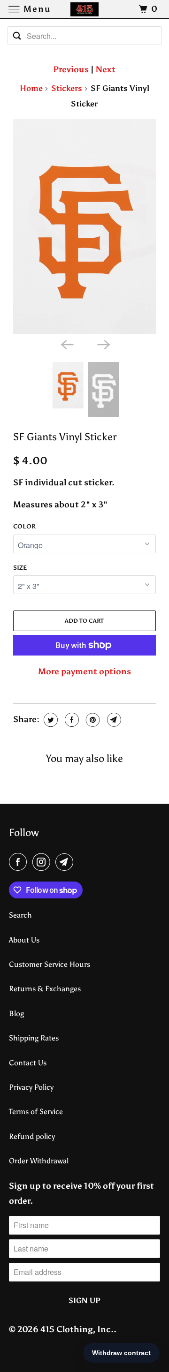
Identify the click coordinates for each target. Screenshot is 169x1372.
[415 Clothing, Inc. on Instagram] (43, 862)
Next (105, 69)
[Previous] (66, 344)
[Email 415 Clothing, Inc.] (66, 862)
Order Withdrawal (39, 1160)
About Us (24, 939)
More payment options (84, 671)
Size (20, 567)
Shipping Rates (34, 1037)
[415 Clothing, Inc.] (84, 9)
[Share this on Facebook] (70, 720)
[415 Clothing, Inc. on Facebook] (20, 862)
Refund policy (32, 1136)
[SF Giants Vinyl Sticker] (84, 226)
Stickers (66, 88)
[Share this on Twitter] (49, 720)
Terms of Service (36, 1111)
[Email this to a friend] (113, 720)
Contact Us (27, 1062)
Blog (16, 1013)
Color (24, 526)
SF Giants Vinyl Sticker (64, 437)
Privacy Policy (31, 1087)
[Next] (102, 344)
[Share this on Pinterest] (92, 720)
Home (31, 88)
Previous (71, 69)
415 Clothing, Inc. (77, 1329)
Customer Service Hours (49, 964)
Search (20, 915)
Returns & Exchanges (45, 988)
